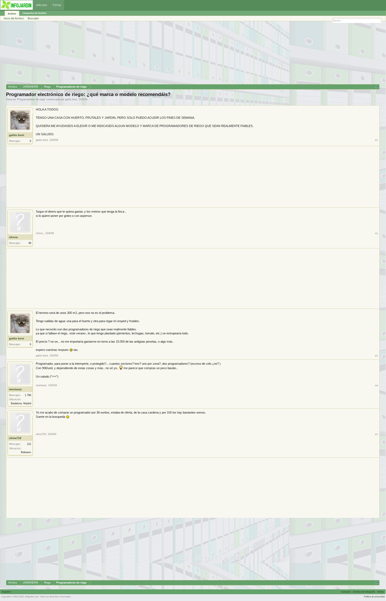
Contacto (346, 592)
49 (29, 243)
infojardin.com (31, 596)
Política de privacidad (374, 596)
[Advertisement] (126, 54)
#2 (376, 233)
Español (6, 592)
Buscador (33, 18)
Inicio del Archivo (14, 18)
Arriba (380, 592)
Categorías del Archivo (34, 13)
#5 (376, 434)
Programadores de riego (31, 99)
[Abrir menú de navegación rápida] (377, 86)
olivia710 (15, 438)
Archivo (12, 13)
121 (29, 443)
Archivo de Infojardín (364, 592)
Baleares (26, 452)
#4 (376, 385)
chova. (13, 237)
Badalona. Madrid (21, 403)
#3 (376, 355)
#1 (376, 140)
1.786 (28, 395)
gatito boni (71, 99)
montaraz (15, 389)
